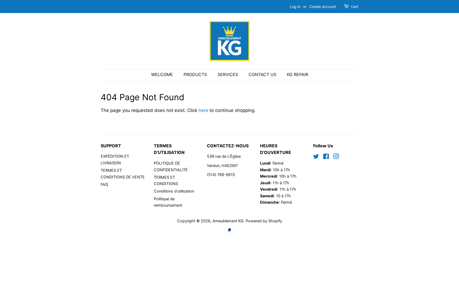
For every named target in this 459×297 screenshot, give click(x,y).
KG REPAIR (297, 74)
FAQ (104, 184)
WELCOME (162, 74)
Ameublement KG (228, 221)
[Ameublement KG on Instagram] (336, 157)
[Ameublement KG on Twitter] (316, 157)
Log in (295, 6)
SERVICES (228, 74)
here (203, 110)
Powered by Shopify (264, 221)
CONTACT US (262, 74)
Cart (354, 6)
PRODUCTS (195, 74)
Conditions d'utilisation (174, 191)
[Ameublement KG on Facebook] (326, 157)
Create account (322, 6)
